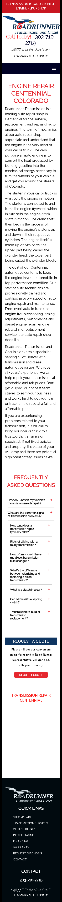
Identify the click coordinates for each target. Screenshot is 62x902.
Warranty (21, 847)
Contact (20, 859)
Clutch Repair (24, 829)
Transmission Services (30, 823)
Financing (20, 841)
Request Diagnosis (27, 853)
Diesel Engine (23, 835)
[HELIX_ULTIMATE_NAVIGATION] (54, 68)
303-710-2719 (31, 880)
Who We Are (22, 817)
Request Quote (31, 675)
